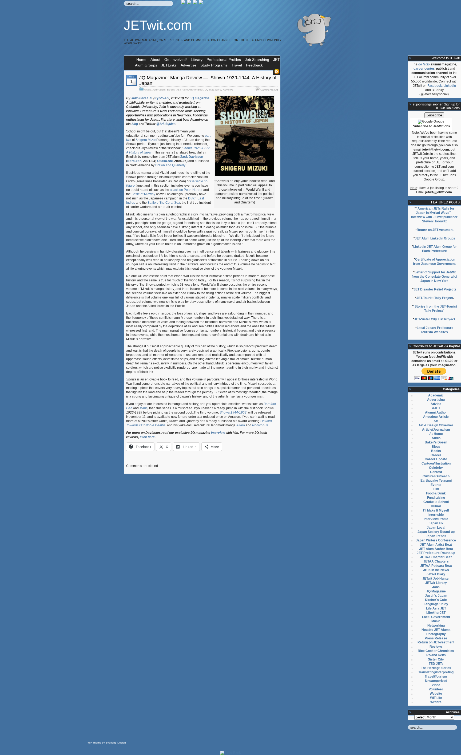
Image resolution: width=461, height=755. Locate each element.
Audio (436, 438)
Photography (436, 634)
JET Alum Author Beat (189, 89)
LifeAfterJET (436, 613)
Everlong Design (116, 742)
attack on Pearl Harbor (186, 190)
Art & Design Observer (436, 425)
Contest (436, 472)
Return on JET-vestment (435, 230)
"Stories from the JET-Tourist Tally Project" (435, 309)
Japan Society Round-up (436, 532)
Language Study (436, 604)
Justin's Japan (436, 595)
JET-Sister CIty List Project (434, 319)
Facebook (434, 86)
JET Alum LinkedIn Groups (435, 238)
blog (135, 124)
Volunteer (436, 689)
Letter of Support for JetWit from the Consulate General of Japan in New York (434, 276)
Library (196, 59)
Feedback (254, 65)
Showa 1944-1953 (233, 412)
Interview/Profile (436, 519)
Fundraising (436, 498)
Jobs (436, 587)
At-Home (436, 434)
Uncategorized (436, 681)
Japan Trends (436, 536)
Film (436, 489)
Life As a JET (436, 608)
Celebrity (436, 468)
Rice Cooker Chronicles (436, 651)
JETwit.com (158, 25)
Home (141, 59)
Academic (436, 395)
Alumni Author (436, 412)
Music (435, 621)
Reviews (228, 89)
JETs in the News (436, 570)
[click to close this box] (410, 58)
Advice (436, 404)
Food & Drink (436, 493)
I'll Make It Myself (436, 510)
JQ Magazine (213, 89)
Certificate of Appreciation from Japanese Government (434, 262)
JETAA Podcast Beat (436, 566)
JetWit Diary (436, 574)
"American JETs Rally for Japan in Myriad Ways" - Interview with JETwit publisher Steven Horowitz (434, 215)
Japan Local (436, 527)
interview (217, 433)
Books (171, 89)
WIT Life (436, 698)
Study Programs (214, 65)
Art (436, 421)
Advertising (436, 400)
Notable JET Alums (436, 630)
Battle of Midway (143, 194)
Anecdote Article (436, 417)
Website (436, 693)
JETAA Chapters (436, 561)
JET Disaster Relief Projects (435, 289)
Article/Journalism (154, 89)
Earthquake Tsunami (436, 480)
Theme (97, 742)
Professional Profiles (223, 59)
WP (90, 742)
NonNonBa (260, 425)
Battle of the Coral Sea (164, 203)
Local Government (436, 617)
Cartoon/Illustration (436, 463)
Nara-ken (134, 161)
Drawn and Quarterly (170, 165)
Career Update (436, 459)
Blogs (436, 447)
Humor (436, 506)
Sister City (436, 659)
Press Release (436, 638)
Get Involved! (175, 59)
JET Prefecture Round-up (436, 553)
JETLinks (169, 65)
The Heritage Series (436, 668)
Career (436, 455)
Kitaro (240, 425)
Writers (436, 702)
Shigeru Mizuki (146, 140)
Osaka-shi (165, 161)
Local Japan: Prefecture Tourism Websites (435, 330)
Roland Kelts (436, 655)
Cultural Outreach (436, 476)
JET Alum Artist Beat (436, 544)
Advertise (188, 65)
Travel (237, 65)
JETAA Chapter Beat (436, 557)
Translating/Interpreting (436, 672)
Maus (144, 408)
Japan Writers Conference (436, 540)
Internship (436, 515)
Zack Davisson (191, 157)
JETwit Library (436, 583)
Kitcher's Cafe (436, 600)
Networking (436, 625)
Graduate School (436, 502)
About (155, 59)
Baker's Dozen (436, 442)
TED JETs (436, 664)
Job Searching (257, 59)
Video (436, 685)
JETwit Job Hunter (436, 578)
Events (436, 485)
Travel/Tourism (436, 676)
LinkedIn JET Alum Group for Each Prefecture (435, 249)
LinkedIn (449, 86)
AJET (436, 408)
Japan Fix (436, 523)
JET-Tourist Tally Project (434, 298)
